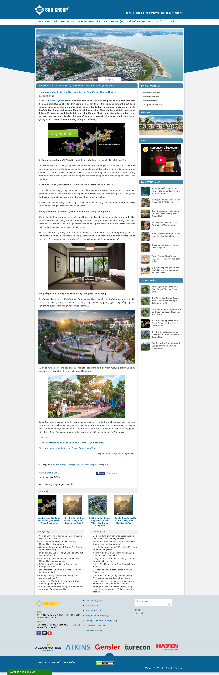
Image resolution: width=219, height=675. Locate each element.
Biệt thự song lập (89, 21)
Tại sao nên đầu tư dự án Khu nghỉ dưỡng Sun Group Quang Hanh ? (75, 465)
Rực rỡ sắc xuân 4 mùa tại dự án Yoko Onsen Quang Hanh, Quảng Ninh (165, 213)
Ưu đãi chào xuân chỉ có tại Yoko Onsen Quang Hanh (164, 223)
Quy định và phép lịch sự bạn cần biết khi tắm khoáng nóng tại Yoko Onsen (165, 270)
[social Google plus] (44, 632)
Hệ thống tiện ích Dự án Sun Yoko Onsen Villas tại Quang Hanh (165, 289)
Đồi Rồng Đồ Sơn (94, 630)
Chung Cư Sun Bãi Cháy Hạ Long (101, 620)
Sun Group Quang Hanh (58, 100)
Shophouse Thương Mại (97, 615)
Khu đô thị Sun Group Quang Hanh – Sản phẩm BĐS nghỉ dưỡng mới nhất (165, 300)
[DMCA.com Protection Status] (105, 662)
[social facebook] (39, 632)
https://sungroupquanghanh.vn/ (120, 453)
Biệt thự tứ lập (113, 21)
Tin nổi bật (141, 613)
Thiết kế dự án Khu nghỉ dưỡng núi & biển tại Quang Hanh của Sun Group (166, 312)
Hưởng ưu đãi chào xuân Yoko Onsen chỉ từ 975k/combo (166, 201)
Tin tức (158, 21)
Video (144, 141)
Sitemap (179, 668)
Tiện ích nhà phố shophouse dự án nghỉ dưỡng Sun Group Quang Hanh (166, 345)
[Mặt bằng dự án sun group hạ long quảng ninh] (109, 55)
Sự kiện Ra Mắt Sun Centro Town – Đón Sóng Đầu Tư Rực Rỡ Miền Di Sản (166, 191)
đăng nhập (52, 484)
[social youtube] (50, 632)
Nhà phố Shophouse (138, 21)
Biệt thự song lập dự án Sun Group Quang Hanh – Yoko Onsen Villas (165, 323)
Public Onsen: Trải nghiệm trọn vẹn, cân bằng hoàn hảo (166, 235)
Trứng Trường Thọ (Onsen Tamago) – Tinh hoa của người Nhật (166, 258)
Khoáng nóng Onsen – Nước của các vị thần (165, 246)
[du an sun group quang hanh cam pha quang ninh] (48, 601)
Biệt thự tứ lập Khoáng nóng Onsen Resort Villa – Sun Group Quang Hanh (166, 334)
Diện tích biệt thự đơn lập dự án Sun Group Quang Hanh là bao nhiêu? (71, 443)
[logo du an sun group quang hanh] (55, 5)
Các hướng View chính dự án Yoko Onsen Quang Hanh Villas (67, 448)
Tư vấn (171, 21)
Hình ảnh (145, 112)
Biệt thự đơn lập (64, 21)
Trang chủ (43, 21)
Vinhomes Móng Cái (95, 625)
